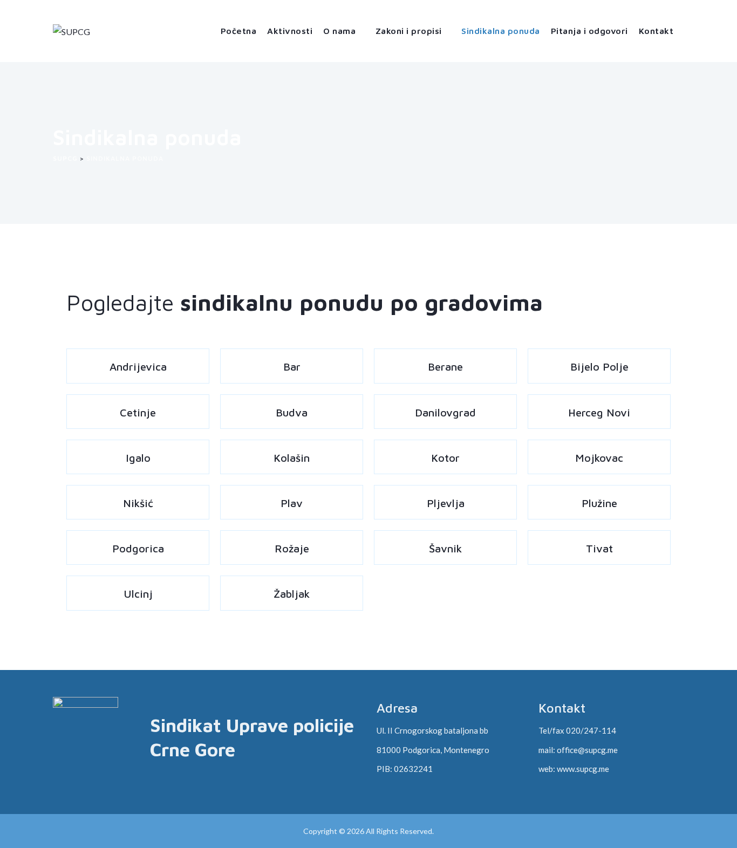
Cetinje (138, 412)
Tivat (599, 548)
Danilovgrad (445, 412)
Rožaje (292, 548)
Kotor (445, 458)
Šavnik (445, 548)
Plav (292, 503)
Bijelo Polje (599, 366)
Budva (292, 412)
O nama (339, 31)
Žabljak (292, 593)
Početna (239, 31)
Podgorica (138, 548)
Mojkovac (599, 458)
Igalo (138, 458)
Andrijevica (138, 366)
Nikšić (138, 503)
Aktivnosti (289, 31)
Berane (445, 366)
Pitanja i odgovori (589, 31)
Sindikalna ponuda (500, 31)
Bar (292, 366)
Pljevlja (446, 503)
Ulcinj (138, 593)
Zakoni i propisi (409, 31)
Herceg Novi (599, 412)
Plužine (599, 503)
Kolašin (292, 458)
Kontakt (656, 31)
